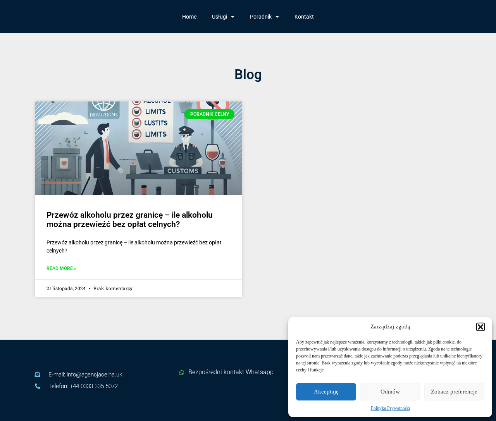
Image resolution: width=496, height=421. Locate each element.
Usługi (219, 17)
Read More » (61, 268)
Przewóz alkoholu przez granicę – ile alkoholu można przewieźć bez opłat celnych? (129, 219)
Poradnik (261, 17)
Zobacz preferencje (454, 391)
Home (189, 17)
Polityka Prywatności (390, 408)
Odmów (390, 391)
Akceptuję (326, 391)
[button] (480, 327)
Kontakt (304, 17)
